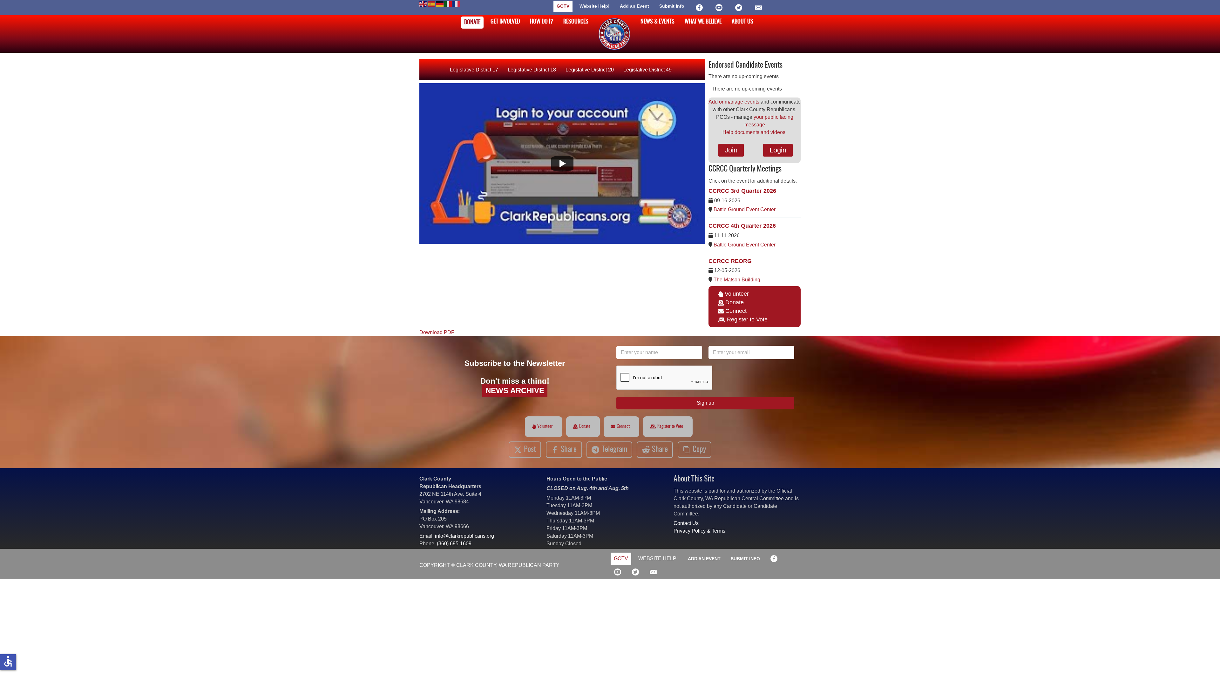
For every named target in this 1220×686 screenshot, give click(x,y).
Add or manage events (733, 101)
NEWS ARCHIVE (514, 390)
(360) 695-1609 (454, 543)
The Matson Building (737, 279)
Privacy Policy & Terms (699, 531)
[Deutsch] (440, 3)
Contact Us (686, 523)
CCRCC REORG (730, 261)
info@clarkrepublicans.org (464, 536)
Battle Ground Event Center (745, 209)
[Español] (432, 3)
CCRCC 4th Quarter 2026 (742, 226)
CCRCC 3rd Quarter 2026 (742, 191)
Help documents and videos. (754, 132)
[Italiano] (448, 3)
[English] (423, 3)
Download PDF (436, 332)
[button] (1206, 672)
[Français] (456, 3)
